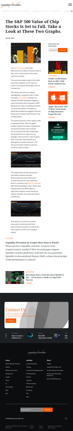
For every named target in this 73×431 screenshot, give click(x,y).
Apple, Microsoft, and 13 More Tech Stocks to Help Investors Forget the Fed (57, 110)
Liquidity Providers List (54, 367)
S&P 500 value (19, 68)
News (8, 360)
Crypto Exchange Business (34, 370)
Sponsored (62, 122)
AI (6, 384)
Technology (9, 387)
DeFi (7, 390)
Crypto (8, 377)
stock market (23, 98)
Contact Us (10, 321)
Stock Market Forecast (13, 364)
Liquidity (29, 380)
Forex (7, 380)
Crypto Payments (31, 364)
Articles (29, 360)
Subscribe (62, 50)
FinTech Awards (31, 384)
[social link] (66, 418)
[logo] (11, 4)
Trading (28, 367)
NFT (7, 393)
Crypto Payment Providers (55, 370)
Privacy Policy (32, 427)
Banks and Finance (11, 370)
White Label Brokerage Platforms (54, 374)
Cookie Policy (41, 427)
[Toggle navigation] (70, 5)
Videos (49, 364)
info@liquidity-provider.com (15, 418)
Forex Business (31, 374)
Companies (51, 87)
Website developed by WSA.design (55, 427)
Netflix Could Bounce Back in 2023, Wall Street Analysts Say (57, 81)
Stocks (8, 367)
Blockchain (29, 387)
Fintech (28, 377)
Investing (29, 283)
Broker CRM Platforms (54, 379)
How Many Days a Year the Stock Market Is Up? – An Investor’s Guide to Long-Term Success (45, 277)
